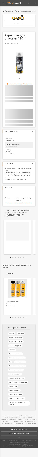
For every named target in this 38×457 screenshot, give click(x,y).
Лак (10, 362)
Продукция (18, 23)
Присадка (12, 350)
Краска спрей (13, 386)
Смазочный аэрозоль (15, 354)
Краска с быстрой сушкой (16, 398)
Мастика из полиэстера (16, 370)
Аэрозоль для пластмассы (17, 358)
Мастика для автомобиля (16, 378)
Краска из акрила (14, 390)
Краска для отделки (15, 374)
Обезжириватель (20, 362)
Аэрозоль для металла (16, 342)
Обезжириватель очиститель (18, 382)
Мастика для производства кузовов (17, 403)
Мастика (11, 333)
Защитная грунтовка (15, 394)
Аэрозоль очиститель (15, 338)
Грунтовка (21, 333)
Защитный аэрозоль (15, 346)
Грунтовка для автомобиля (17, 366)
